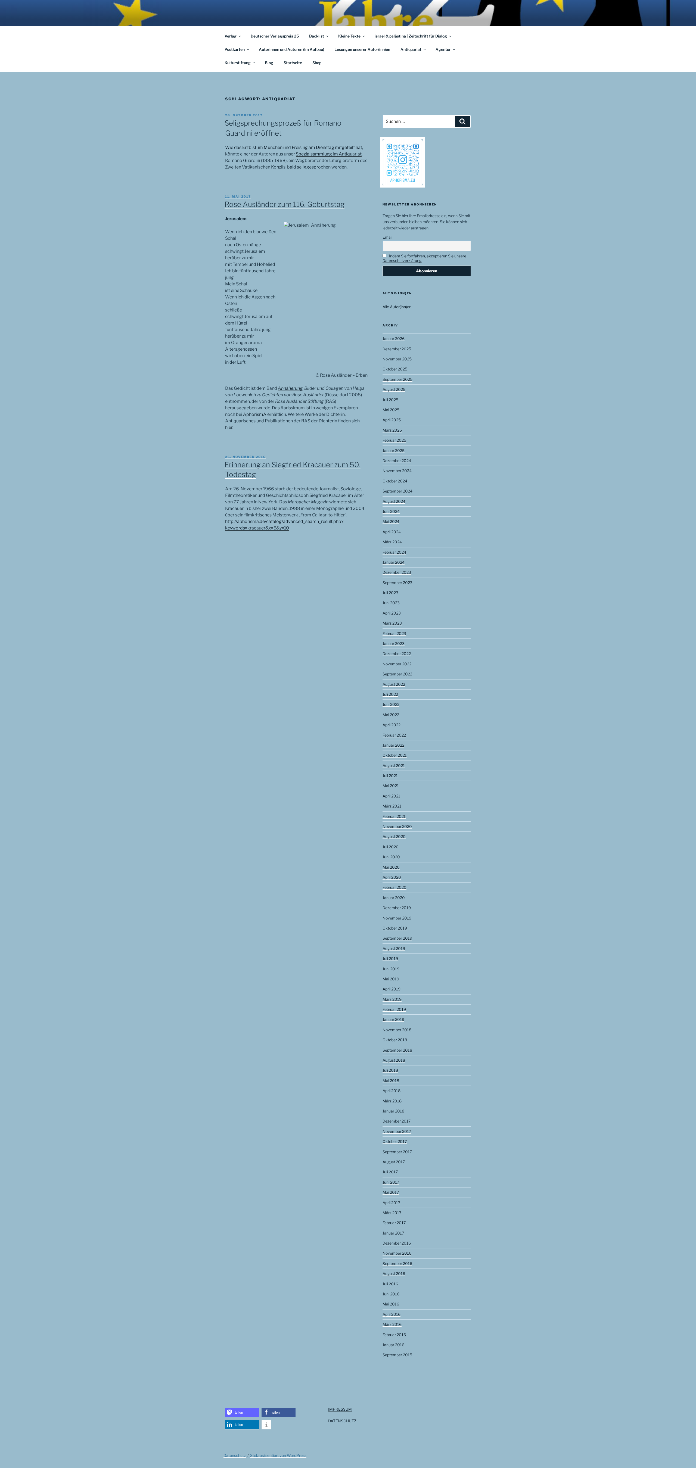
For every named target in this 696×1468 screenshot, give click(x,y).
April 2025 (392, 419)
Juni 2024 (391, 511)
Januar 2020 (394, 897)
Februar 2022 (394, 735)
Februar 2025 (394, 440)
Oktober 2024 (395, 481)
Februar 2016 (394, 1334)
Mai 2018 (391, 1080)
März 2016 (392, 1324)
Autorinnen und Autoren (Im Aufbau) (291, 49)
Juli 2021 (390, 775)
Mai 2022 (391, 714)
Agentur (443, 49)
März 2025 (392, 430)
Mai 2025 (391, 409)
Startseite (293, 62)
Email (387, 237)
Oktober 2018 (395, 1039)
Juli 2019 (390, 958)
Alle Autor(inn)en (397, 306)
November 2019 (397, 918)
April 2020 (392, 877)
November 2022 (397, 664)
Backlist (316, 36)
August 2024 (394, 501)
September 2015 (397, 1354)
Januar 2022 (393, 745)
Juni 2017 (391, 1182)
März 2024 (392, 542)
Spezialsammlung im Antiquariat (329, 154)
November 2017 (397, 1131)
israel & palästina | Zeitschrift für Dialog (411, 36)
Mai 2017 (391, 1192)
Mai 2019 (391, 979)
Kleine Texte (349, 36)
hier (228, 427)
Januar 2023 (394, 643)
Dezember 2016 (397, 1243)
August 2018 (394, 1060)
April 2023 (392, 613)
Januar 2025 (394, 450)
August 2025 (394, 389)
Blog (269, 62)
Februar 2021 (394, 816)
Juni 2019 (391, 969)
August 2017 (394, 1162)
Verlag (231, 36)
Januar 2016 (393, 1344)
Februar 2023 (394, 633)
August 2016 (394, 1273)
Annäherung (290, 388)
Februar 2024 (394, 552)
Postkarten (235, 49)
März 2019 (392, 999)
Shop (316, 62)
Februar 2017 (394, 1222)
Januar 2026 (394, 338)
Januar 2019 (393, 1019)
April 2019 (391, 989)
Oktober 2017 (395, 1141)
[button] (242, 1412)
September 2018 (397, 1050)
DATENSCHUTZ (342, 1421)
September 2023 (397, 582)
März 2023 (392, 623)
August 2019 (394, 948)
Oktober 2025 (395, 369)
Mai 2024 (391, 521)
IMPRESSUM (340, 1409)
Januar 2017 (393, 1233)
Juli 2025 (390, 399)
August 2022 (394, 684)
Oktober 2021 (395, 755)
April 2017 (391, 1202)
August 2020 (394, 836)
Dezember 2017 (397, 1121)
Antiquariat (410, 49)
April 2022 (391, 724)
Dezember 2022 (397, 653)
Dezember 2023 (397, 572)
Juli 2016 (390, 1284)
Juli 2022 (390, 694)
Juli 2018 (390, 1070)
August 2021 (394, 765)
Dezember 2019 (397, 907)
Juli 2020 (391, 846)
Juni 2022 (391, 704)
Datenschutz (234, 1455)
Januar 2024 (394, 562)
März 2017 (392, 1212)
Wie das (233, 147)
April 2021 (391, 796)
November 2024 (397, 470)
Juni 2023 (391, 602)
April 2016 (391, 1314)
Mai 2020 (391, 867)
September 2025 (397, 379)
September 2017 (397, 1151)
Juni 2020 (391, 857)
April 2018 (391, 1090)
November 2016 (397, 1253)
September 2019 (397, 938)
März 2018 (392, 1101)
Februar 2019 (394, 1009)
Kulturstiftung (238, 62)
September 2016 (397, 1263)
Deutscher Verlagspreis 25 (275, 36)
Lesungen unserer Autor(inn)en (362, 49)
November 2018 (397, 1029)
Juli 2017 (390, 1172)
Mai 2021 (391, 785)
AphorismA (254, 414)
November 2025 (397, 359)
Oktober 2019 (395, 928)
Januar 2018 (393, 1111)
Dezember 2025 (397, 349)
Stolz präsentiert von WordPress (278, 1455)
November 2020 (397, 826)
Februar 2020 (394, 887)
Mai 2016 (391, 1304)
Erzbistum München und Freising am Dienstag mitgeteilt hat (302, 147)
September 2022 (397, 674)
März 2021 (392, 806)
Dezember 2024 (397, 460)
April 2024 (392, 531)
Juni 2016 (391, 1294)
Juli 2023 (390, 592)
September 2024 (397, 491)
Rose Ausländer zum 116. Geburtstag (284, 204)
